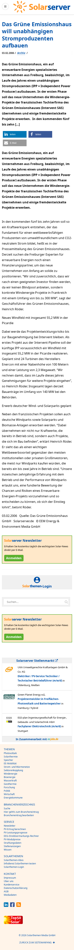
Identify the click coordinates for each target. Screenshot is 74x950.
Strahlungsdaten (12, 842)
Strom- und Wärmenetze (17, 766)
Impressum (10, 877)
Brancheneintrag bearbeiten (19, 815)
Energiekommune (13, 797)
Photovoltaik (10, 753)
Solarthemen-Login (14, 867)
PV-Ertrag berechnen (15, 829)
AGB (6, 891)
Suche (7, 808)
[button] (15, 134)
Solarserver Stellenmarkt (35, 661)
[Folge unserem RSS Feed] (18, 906)
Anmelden (14, 558)
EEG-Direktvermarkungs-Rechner (21, 836)
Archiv (21, 53)
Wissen (7, 849)
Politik (7, 790)
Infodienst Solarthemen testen (20, 863)
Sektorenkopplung (13, 770)
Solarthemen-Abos (14, 860)
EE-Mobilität (10, 763)
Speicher (8, 760)
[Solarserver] (41, 7)
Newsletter (9, 825)
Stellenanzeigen (12, 846)
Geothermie (10, 784)
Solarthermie (11, 756)
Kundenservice (11, 884)
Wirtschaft (9, 794)
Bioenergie (9, 777)
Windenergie (10, 773)
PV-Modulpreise (12, 839)
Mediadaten (10, 894)
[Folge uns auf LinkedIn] (6, 906)
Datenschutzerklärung (15, 888)
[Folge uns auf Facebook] (12, 906)
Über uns (8, 881)
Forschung (9, 787)
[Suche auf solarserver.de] (66, 602)
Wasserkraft (10, 780)
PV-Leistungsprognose (15, 832)
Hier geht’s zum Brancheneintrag (21, 811)
